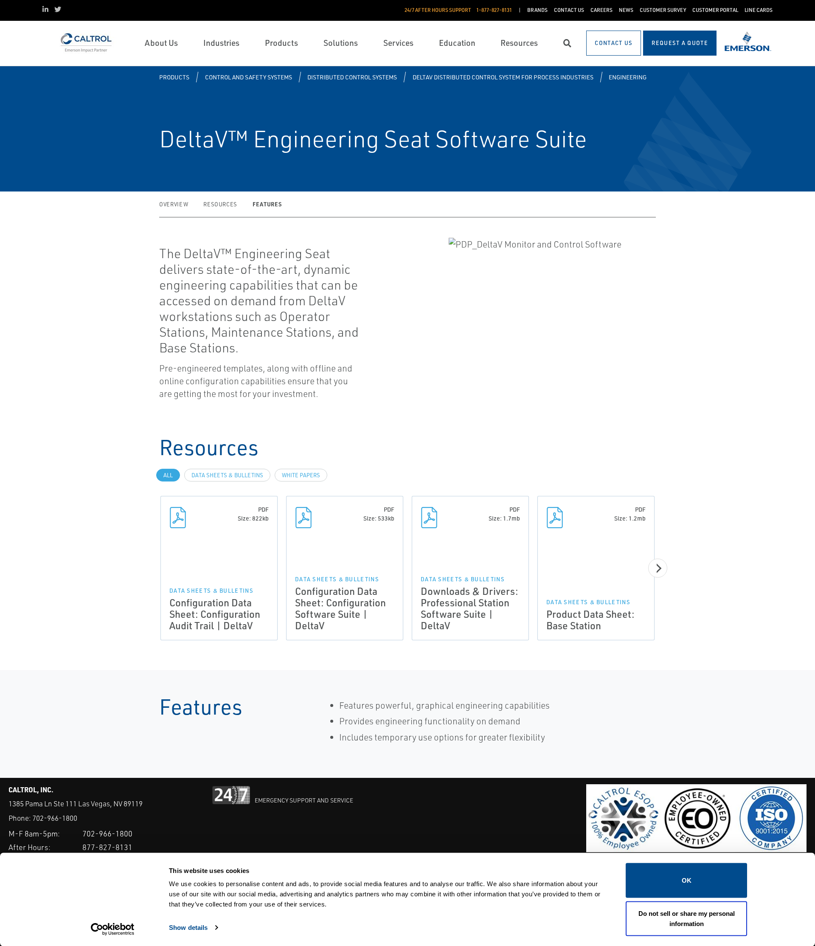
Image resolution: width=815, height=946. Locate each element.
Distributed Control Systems (352, 77)
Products (174, 77)
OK (686, 880)
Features (267, 204)
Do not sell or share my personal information (686, 918)
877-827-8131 (107, 847)
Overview (173, 204)
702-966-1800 (54, 818)
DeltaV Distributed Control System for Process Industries (503, 77)
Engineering (627, 77)
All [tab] (168, 475)
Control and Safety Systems (248, 77)
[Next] (657, 568)
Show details (188, 927)
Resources (220, 204)
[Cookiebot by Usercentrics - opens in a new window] (113, 929)
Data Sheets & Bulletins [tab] (227, 475)
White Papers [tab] (301, 475)
